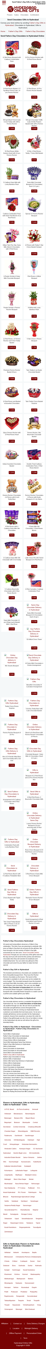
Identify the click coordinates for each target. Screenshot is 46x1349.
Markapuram (21, 1279)
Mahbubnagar (9, 1279)
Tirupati (6, 1305)
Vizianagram (8, 1309)
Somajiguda (14, 1214)
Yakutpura (29, 1223)
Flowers (10, 15)
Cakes (16, 15)
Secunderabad (32, 1296)
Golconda (7, 1140)
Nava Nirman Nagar (22, 1184)
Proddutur (24, 1292)
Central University (19, 1127)
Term (25, 1338)
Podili (6, 1292)
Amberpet (7, 1114)
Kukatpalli (27, 1166)
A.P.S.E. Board (9, 1109)
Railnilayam (32, 1192)
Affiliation (4, 1323)
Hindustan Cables (10, 1149)
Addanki (16, 1252)
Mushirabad (8, 1184)
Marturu (30, 1279)
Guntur (30, 1265)
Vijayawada (16, 1305)
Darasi (32, 1261)
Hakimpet (31, 1140)
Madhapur (18, 1175)
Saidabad (15, 1201)
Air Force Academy (23, 1109)
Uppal (17, 1218)
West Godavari (30, 1309)
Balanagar (7, 1118)
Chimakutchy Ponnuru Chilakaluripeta (28, 1257)
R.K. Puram (22, 1192)
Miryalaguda (8, 1283)
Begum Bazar (30, 1118)
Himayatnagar (14, 1144)
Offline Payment (15, 1333)
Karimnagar (16, 1270)
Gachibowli (18, 1135)
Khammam (8, 1274)
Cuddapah (23, 1261)
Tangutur (21, 1300)
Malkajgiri (7, 1179)
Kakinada (38, 1265)
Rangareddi (20, 1296)
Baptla (34, 1252)
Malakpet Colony (30, 1175)
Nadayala (19, 1283)
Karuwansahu (26, 1162)
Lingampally (8, 1175)
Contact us (17, 1323)
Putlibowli (31, 1188)
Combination (34, 15)
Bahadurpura (18, 1114)
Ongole (34, 1287)
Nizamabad (25, 1287)
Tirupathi (36, 1300)
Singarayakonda (24, 1227)
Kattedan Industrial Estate (12, 1166)
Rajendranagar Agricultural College (23, 1197)
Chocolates (24, 15)
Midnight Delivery (31, 1328)
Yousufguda (37, 1227)
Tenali (29, 1300)
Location (16, 1328)
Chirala (6, 1261)
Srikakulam (8, 1218)
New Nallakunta (9, 1188)
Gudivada (22, 1265)
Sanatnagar (34, 1201)
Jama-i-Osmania (28, 1157)
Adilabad (7, 1252)
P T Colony (21, 1188)
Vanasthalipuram (27, 1218)
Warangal (19, 1309)
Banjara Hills (18, 1118)
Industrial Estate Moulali (12, 1157)
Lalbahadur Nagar (21, 1170)
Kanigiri (7, 1270)
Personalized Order (34, 1333)
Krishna (17, 1274)
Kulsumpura (8, 1170)
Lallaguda (33, 1170)
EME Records (35, 1131)
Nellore (15, 1287)
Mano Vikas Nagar (20, 1179)
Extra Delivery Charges (36, 1323)
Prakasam (14, 1292)
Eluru (14, 1265)
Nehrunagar (35, 1184)
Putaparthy (33, 1292)
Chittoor (14, 1261)
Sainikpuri (24, 1201)
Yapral (38, 1223)
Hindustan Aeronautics (29, 1144)
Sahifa (6, 1201)
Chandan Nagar (9, 1131)
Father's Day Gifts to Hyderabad (13, 1055)
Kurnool (25, 1274)
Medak (31, 1179)
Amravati (35, 1109)
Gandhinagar (29, 1135)
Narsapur (7, 1287)
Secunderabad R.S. (11, 1210)
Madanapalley (35, 1274)
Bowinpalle (26, 1122)
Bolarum (17, 1122)
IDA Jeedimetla (34, 1153)
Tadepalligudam (9, 1300)
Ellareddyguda (23, 1131)
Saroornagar (27, 1205)
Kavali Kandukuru (10, 1227)
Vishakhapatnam (28, 1305)
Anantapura (25, 1252)
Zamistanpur (8, 1232)
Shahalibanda (25, 1210)
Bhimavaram (8, 1257)
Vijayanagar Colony (16, 1223)
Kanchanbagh (13, 1162)
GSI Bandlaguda (19, 1140)
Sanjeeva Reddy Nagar (12, 1205)
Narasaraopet (29, 1283)
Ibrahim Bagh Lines (19, 1153)
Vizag (39, 1305)
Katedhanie (37, 1162)
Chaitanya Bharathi (34, 1127)
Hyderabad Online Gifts (23, 1343)
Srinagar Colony (26, 1214)
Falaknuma (8, 1135)
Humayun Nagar (24, 1149)
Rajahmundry (8, 1296)
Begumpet (7, 1122)
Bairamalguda (30, 1114)
